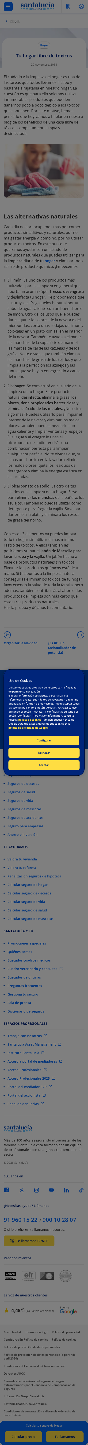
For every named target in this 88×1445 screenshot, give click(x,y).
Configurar (44, 740)
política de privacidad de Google (28, 728)
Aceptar (44, 765)
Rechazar (44, 753)
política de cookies (29, 720)
